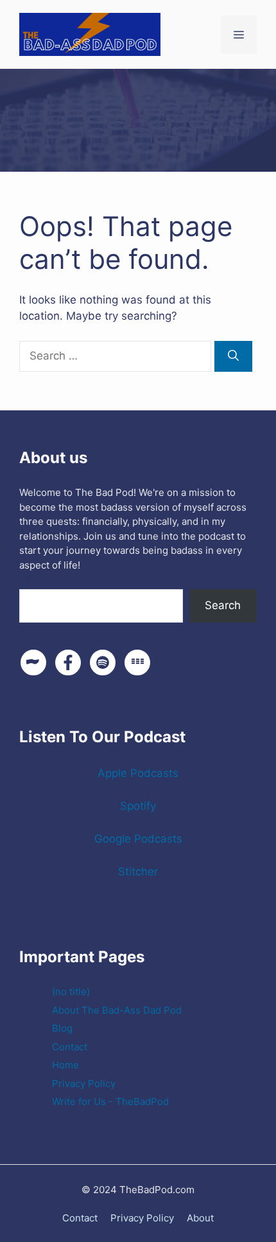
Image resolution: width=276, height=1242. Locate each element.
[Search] (233, 356)
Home (65, 1065)
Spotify (138, 805)
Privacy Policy (84, 1083)
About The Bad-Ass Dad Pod (117, 1010)
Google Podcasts (138, 838)
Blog (62, 1028)
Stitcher (138, 871)
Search (37, 580)
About (200, 1218)
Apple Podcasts (138, 773)
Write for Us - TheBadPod (110, 1101)
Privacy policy (142, 1218)
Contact (69, 1047)
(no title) (71, 991)
